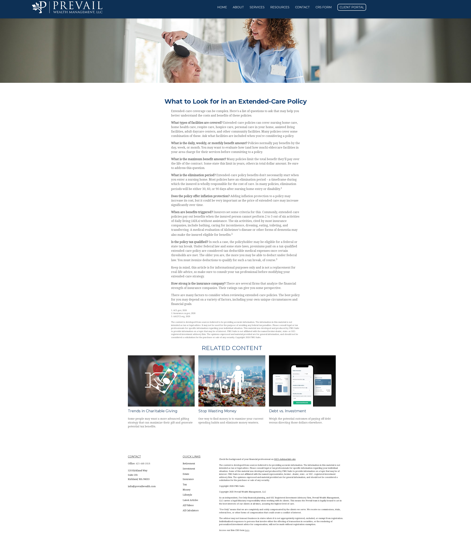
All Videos (188, 505)
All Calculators (191, 510)
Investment (189, 468)
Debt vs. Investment (287, 411)
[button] (222, 7)
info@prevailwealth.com (142, 486)
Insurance (188, 479)
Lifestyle (187, 495)
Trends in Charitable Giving (152, 411)
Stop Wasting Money (217, 411)
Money (186, 489)
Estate (186, 474)
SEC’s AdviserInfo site (285, 459)
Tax (185, 484)
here (247, 530)
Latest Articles (190, 500)
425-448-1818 (143, 463)
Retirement (189, 463)
